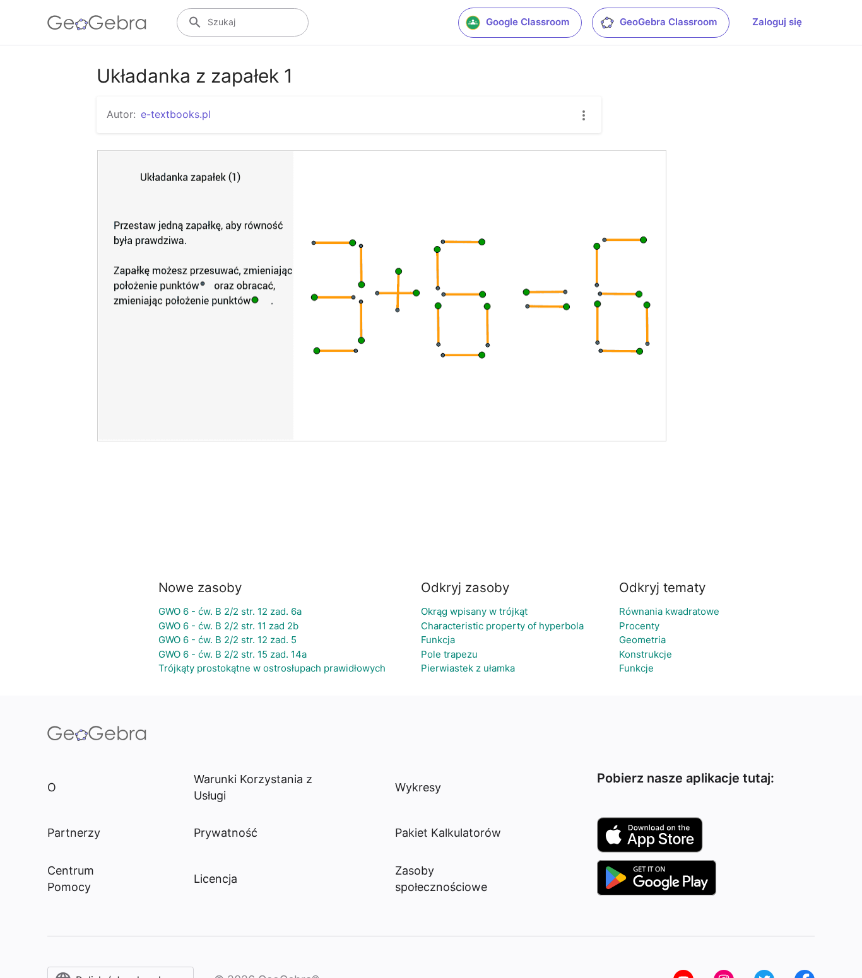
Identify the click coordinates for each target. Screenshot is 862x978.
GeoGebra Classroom (668, 22)
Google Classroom (527, 22)
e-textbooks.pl (176, 114)
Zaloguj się (777, 22)
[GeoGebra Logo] (96, 22)
